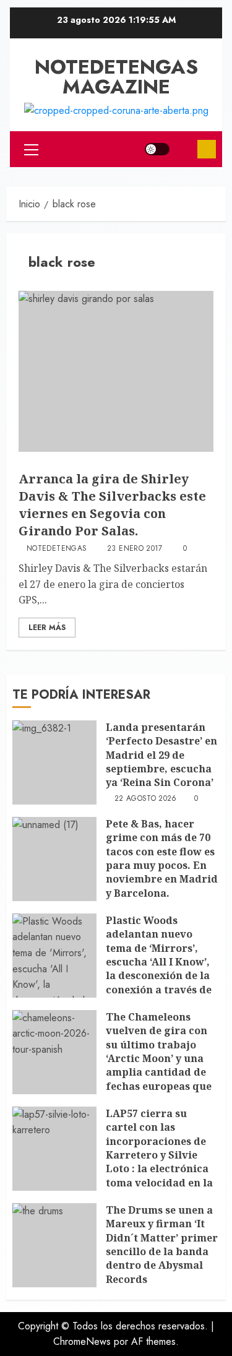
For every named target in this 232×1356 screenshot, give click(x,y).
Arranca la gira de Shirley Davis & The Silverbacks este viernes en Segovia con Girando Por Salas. (112, 504)
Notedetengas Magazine (116, 77)
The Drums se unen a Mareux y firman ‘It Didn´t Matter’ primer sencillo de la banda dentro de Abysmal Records (162, 1244)
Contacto (206, 149)
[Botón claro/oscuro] (157, 149)
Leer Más (47, 627)
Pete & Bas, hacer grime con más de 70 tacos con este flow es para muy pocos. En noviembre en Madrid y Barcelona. (162, 858)
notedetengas (57, 549)
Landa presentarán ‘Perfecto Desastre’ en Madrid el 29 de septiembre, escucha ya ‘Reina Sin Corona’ (161, 755)
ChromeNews (82, 1341)
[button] (31, 149)
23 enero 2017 (135, 549)
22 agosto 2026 (145, 799)
